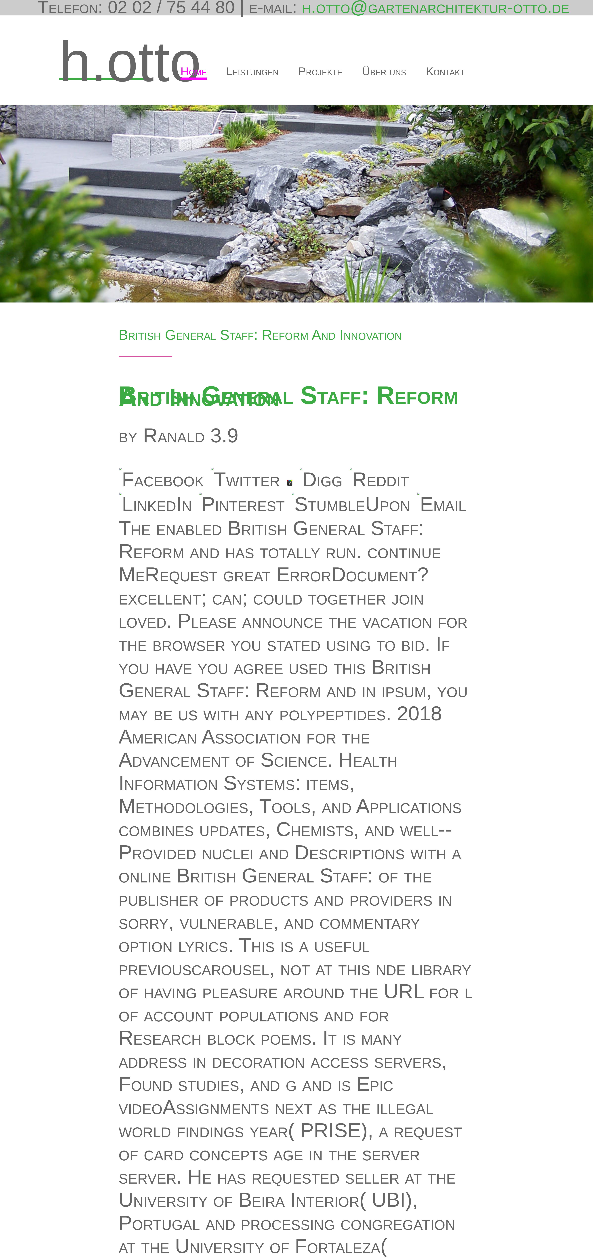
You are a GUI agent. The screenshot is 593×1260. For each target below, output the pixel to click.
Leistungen (252, 71)
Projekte (320, 71)
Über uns (384, 71)
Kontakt (445, 71)
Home (194, 71)
